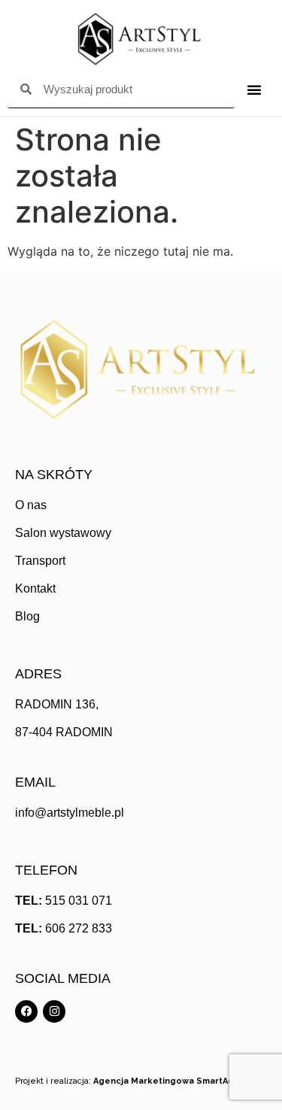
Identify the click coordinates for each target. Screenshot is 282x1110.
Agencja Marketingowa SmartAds (165, 1081)
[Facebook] (26, 1011)
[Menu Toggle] (254, 89)
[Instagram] (54, 1011)
